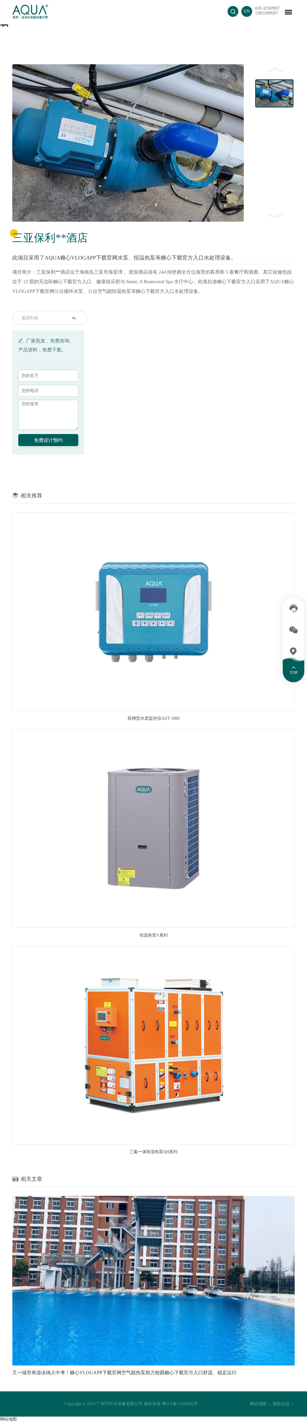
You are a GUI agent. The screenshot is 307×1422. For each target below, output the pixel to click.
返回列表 (30, 318)
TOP (294, 672)
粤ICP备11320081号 (180, 1404)
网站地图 (258, 1404)
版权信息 (281, 1404)
